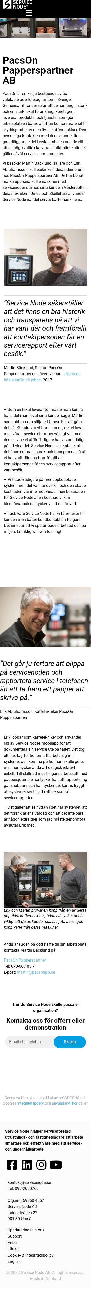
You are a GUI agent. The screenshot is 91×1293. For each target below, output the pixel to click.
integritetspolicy (30, 1103)
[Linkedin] (26, 1165)
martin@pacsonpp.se (36, 972)
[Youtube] (56, 1165)
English (14, 1261)
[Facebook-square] (12, 1165)
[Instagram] (41, 1165)
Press (12, 1242)
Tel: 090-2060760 (23, 1188)
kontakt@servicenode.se (29, 1182)
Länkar (14, 1248)
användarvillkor (64, 1103)
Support (15, 1236)
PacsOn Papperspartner (25, 960)
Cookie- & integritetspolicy (31, 1255)
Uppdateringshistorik (26, 1230)
